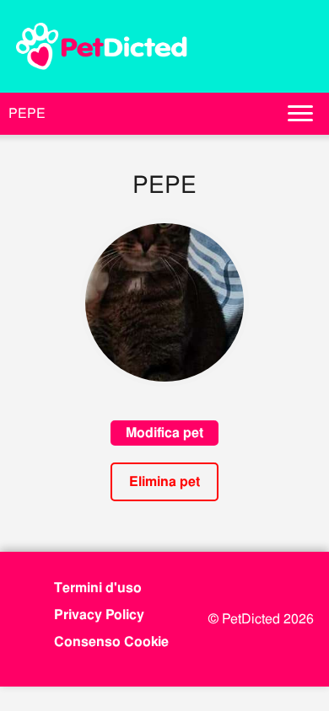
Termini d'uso (98, 587)
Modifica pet (164, 432)
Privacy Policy (99, 614)
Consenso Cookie (111, 641)
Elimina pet (164, 481)
